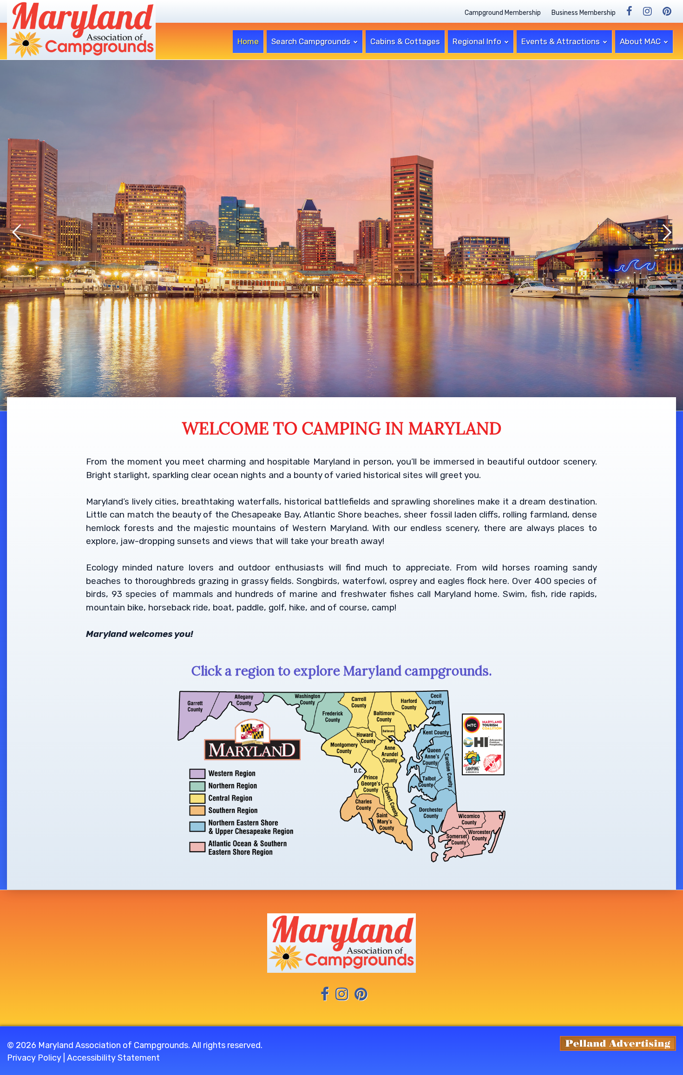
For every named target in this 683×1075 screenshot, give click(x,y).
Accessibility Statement (113, 1058)
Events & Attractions (561, 41)
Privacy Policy (34, 1058)
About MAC (641, 41)
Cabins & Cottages (405, 41)
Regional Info (478, 41)
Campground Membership (503, 13)
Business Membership (584, 13)
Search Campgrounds (311, 41)
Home (248, 41)
